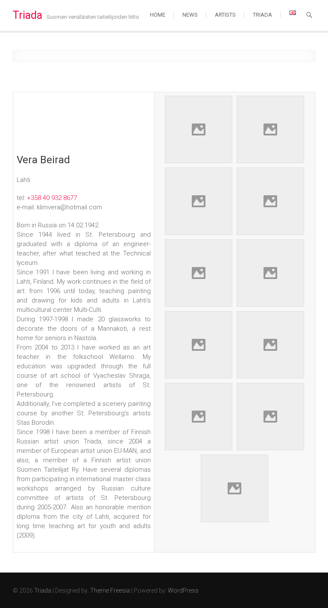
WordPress (183, 590)
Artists (225, 15)
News (190, 15)
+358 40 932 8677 (52, 198)
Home (157, 15)
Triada (27, 15)
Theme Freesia (110, 590)
